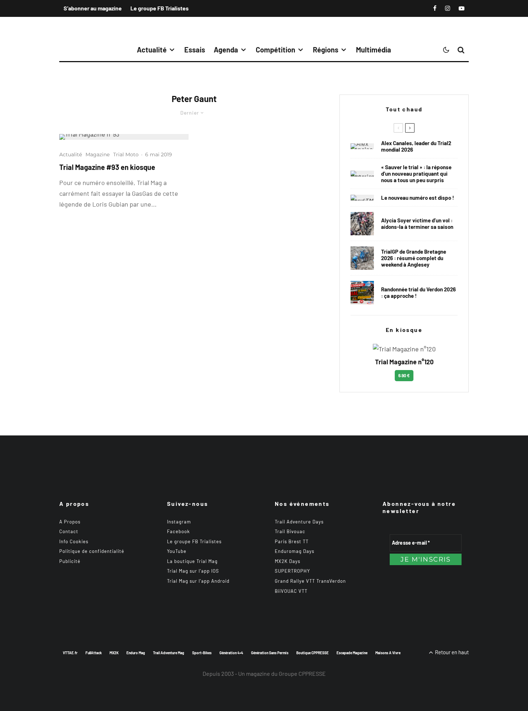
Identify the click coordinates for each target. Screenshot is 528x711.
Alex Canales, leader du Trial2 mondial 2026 (416, 146)
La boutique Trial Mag (192, 561)
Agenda (226, 49)
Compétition (275, 49)
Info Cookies (73, 541)
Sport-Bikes (202, 653)
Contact (68, 531)
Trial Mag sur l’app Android (198, 581)
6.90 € (404, 375)
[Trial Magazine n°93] (124, 137)
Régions (325, 49)
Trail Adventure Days (299, 522)
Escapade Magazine (352, 653)
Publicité (69, 561)
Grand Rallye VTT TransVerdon (310, 581)
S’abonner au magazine (93, 8)
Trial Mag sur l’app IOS (193, 571)
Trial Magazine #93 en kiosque (107, 167)
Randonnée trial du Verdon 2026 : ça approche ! (418, 292)
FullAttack (93, 653)
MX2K (114, 653)
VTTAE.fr (70, 653)
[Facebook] (435, 8)
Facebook (178, 531)
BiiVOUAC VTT (291, 591)
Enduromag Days (294, 551)
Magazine (97, 154)
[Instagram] (447, 8)
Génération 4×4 (231, 653)
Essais (194, 49)
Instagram (179, 522)
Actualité (152, 49)
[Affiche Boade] (362, 292)
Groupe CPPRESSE (302, 673)
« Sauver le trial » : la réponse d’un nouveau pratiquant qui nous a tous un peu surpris (416, 173)
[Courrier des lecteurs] (362, 173)
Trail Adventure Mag (168, 653)
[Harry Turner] (362, 258)
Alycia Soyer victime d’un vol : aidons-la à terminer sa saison (417, 223)
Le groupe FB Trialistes (159, 8)
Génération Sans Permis (269, 653)
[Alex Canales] (362, 146)
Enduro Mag (135, 653)
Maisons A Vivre (387, 653)
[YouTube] (461, 8)
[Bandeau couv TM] (362, 197)
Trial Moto (126, 154)
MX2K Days (287, 561)
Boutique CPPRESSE (312, 653)
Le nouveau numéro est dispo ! (417, 197)
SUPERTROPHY (292, 571)
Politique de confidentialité (91, 551)
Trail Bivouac (290, 531)
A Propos (69, 522)
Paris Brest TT (292, 541)
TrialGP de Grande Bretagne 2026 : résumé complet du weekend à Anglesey (413, 258)
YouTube (176, 551)
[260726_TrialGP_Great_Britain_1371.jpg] (362, 223)
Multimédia (373, 49)
